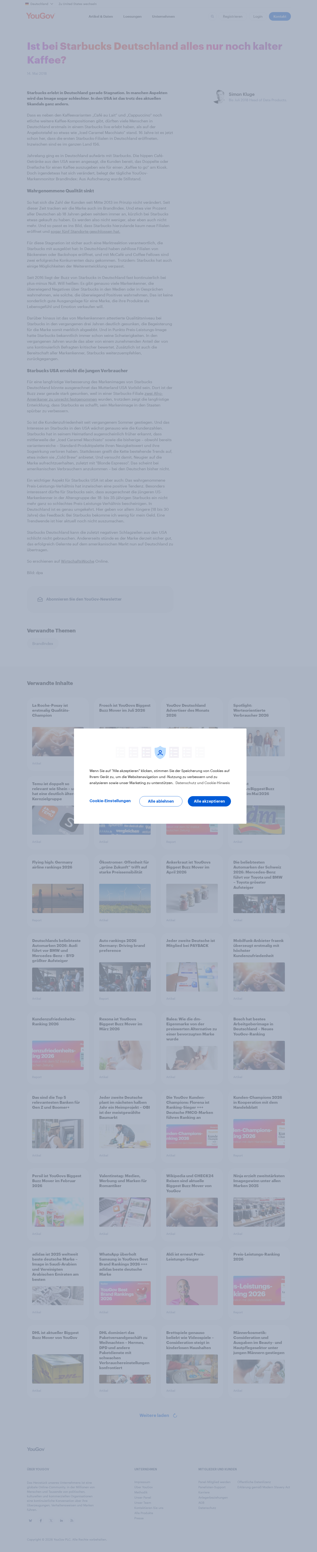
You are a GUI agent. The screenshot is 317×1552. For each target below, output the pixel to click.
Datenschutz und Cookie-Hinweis (202, 783)
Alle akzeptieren (209, 801)
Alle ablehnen (161, 801)
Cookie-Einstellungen (110, 801)
